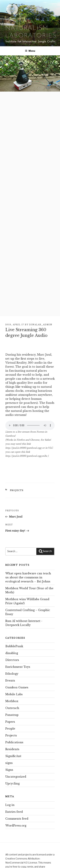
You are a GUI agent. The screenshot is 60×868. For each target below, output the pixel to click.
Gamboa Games (16, 687)
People (10, 728)
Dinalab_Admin (40, 324)
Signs (9, 769)
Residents (12, 749)
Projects (17, 490)
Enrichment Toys (17, 666)
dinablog (11, 653)
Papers (10, 721)
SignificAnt (13, 756)
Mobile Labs (14, 694)
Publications (14, 742)
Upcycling (12, 783)
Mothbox (11, 701)
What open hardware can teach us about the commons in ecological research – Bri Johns (28, 577)
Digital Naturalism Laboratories (30, 28)
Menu (31, 50)
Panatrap (11, 714)
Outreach (12, 708)
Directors (12, 660)
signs (9, 763)
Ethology (11, 673)
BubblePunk (14, 646)
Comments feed (16, 818)
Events (10, 680)
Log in (9, 805)
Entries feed (14, 811)
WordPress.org (15, 825)
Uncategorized (15, 776)
